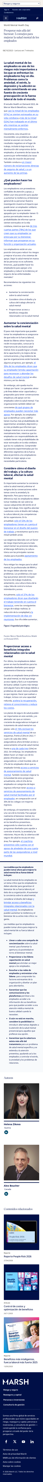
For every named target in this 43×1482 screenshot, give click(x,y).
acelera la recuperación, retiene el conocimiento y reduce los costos (20, 704)
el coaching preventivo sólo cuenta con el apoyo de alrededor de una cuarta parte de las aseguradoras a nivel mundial (21, 848)
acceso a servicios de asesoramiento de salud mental (21, 771)
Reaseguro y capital (12, 1394)
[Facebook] (6, 1441)
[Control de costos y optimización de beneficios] (21, 1282)
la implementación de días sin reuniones (18, 616)
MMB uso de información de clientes (19, 1458)
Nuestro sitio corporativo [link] (21, 10)
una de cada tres (19, 748)
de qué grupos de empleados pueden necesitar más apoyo (21, 411)
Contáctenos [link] (8, 12)
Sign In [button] (6, 10)
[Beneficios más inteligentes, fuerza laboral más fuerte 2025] (21, 1335)
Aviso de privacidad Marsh (15, 1454)
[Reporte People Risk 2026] (21, 1232)
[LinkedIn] (32, 1441)
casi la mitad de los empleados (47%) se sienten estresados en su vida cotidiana (21, 114)
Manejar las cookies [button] (12, 1466)
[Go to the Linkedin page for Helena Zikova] (6, 1132)
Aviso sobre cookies (12, 1462)
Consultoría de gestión (13, 1404)
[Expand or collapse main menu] (5, 18)
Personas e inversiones (14, 1399)
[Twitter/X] (15, 1441)
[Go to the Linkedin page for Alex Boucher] (6, 1194)
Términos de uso (10, 1449)
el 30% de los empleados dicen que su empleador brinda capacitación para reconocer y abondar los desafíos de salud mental (21, 369)
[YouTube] (23, 1441)
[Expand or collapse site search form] (37, 18)
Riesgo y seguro (10, 1389)
